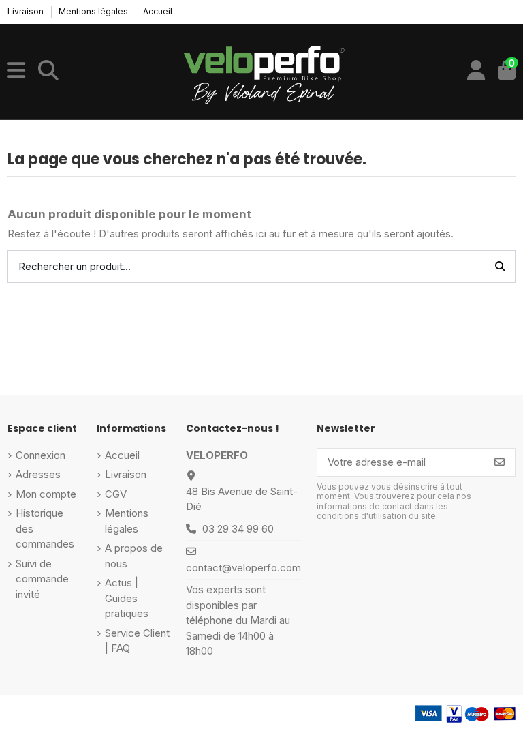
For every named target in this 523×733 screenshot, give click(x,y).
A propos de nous (134, 555)
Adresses (38, 474)
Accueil (157, 11)
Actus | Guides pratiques (126, 598)
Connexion (40, 455)
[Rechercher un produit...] (500, 267)
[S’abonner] (499, 463)
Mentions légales (94, 11)
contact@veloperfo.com (243, 567)
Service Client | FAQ (137, 641)
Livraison (26, 11)
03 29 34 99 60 (238, 528)
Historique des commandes (45, 528)
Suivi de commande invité (42, 579)
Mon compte (46, 494)
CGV (116, 494)
